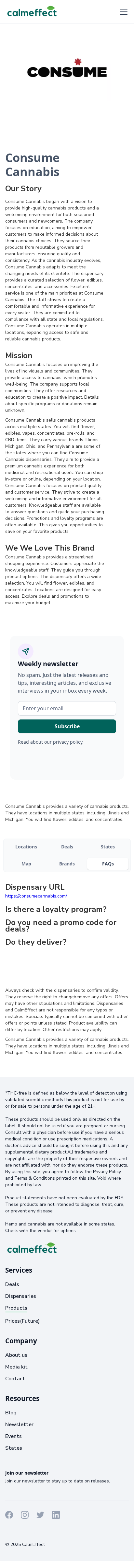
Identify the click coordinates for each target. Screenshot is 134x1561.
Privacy (31, 1532)
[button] (122, 12)
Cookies (52, 1532)
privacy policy (67, 742)
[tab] (26, 847)
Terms (12, 1532)
